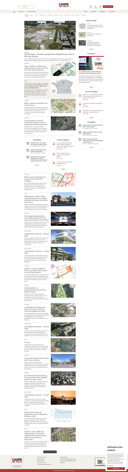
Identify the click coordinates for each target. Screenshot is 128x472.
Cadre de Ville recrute (42, 457)
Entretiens (93, 11)
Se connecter (95, 7)
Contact (100, 7)
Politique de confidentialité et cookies (68, 460)
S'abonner (108, 6)
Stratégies (50, 15)
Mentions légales (63, 457)
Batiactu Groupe (40, 459)
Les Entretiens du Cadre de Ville (44, 464)
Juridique (21, 11)
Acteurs (31, 15)
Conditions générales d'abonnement (68, 459)
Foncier (36, 15)
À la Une (27, 15)
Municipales (83, 15)
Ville (14, 11)
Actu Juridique (66, 15)
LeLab (60, 15)
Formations (112, 11)
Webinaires (103, 11)
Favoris (90, 7)
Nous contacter (40, 460)
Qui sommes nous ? (41, 462)
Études (77, 15)
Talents (86, 11)
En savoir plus (110, 465)
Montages (55, 15)
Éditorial (73, 15)
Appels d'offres (42, 15)
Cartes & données (31, 11)
